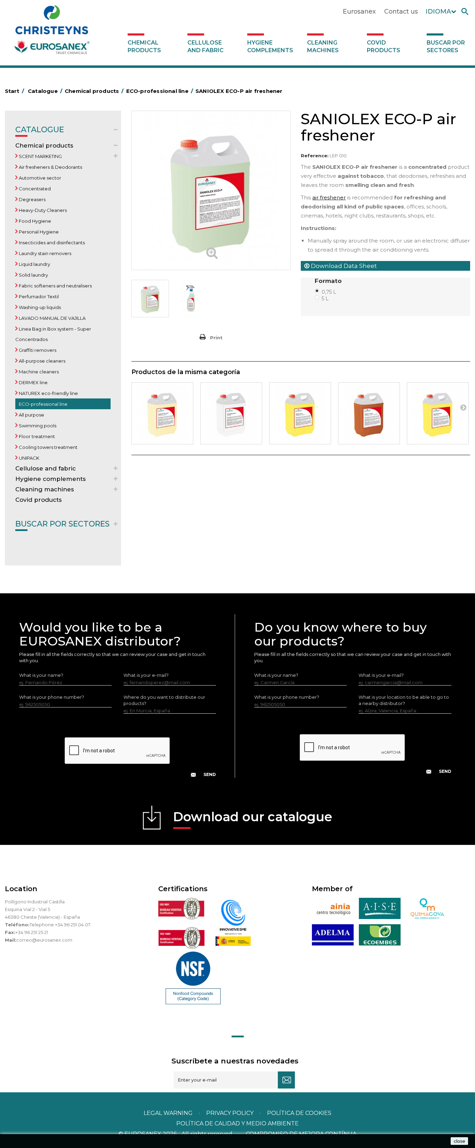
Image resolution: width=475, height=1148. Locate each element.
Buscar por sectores (446, 46)
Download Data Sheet (343, 265)
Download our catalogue (252, 816)
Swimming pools (37, 425)
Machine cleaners (38, 371)
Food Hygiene (34, 221)
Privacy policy (230, 1113)
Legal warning (169, 1113)
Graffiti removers (37, 350)
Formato (329, 281)
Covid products (383, 46)
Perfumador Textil (38, 296)
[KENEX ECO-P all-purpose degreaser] (300, 413)
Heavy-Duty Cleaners (42, 210)
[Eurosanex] (52, 32)
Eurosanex (359, 11)
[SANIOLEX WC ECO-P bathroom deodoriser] (162, 413)
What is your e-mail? (146, 675)
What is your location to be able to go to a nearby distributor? (404, 700)
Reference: (315, 155)
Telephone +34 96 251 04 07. (60, 924)
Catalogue (39, 129)
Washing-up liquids (39, 307)
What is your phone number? (51, 697)
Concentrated (34, 188)
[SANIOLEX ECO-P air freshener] (150, 298)
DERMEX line (33, 382)
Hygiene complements (270, 46)
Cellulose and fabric (205, 46)
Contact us (401, 11)
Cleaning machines (323, 46)
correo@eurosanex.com (44, 940)
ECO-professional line (42, 404)
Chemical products (144, 46)
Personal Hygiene (38, 232)
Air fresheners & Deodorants (50, 167)
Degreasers (32, 199)
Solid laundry (33, 275)
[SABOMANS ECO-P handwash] (231, 413)
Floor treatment (36, 436)
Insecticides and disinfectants (51, 242)
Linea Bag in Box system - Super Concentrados (53, 334)
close (459, 1141)
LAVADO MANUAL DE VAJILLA (52, 318)
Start (14, 91)
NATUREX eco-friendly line (48, 393)
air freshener (329, 197)
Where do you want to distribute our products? (164, 700)
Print (216, 337)
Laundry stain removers (44, 253)
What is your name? (41, 675)
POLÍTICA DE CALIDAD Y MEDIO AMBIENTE (237, 1123)
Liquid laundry (34, 264)
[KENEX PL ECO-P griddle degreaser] (369, 413)
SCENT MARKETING (40, 156)
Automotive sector (39, 178)
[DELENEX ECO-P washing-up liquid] (438, 413)
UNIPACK (28, 458)
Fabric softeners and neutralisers (55, 285)
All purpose (31, 415)
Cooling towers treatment (48, 447)
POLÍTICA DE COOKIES (299, 1113)
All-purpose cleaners (41, 361)
